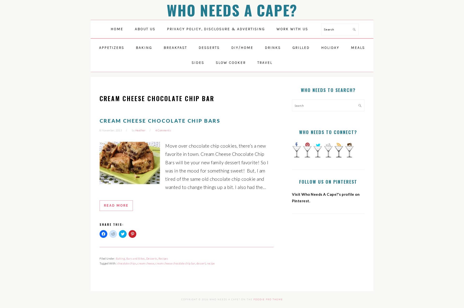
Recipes (163, 258)
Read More (116, 205)
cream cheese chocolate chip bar (175, 263)
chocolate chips (127, 263)
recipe (211, 263)
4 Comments (163, 130)
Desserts (151, 258)
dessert (201, 263)
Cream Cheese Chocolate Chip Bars (160, 121)
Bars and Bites (135, 258)
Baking (120, 258)
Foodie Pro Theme (268, 299)
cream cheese (146, 263)
